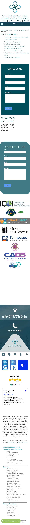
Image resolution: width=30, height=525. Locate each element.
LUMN (23, 522)
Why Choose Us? (11, 459)
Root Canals (10, 489)
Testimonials (10, 512)
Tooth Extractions (12, 483)
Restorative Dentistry (13, 470)
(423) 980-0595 (15, 331)
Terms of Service (22, 442)
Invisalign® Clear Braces (13, 496)
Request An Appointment (12, 521)
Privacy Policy (11, 442)
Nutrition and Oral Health (12, 44)
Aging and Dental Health (12, 57)
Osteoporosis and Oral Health (13, 51)
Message (8, 92)
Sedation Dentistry (12, 493)
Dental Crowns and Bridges (14, 488)
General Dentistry (12, 480)
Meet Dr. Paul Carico (12, 454)
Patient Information (19, 30)
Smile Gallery (10, 510)
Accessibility (10, 517)
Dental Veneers (11, 477)
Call (4, 21)
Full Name (8, 74)
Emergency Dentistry (13, 478)
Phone (7, 80)
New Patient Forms (12, 506)
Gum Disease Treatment (13, 486)
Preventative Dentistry (13, 481)
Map (19, 21)
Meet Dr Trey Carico (12, 452)
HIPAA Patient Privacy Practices (16, 514)
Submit (8, 108)
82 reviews (18, 382)
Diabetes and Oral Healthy (12, 48)
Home (8, 451)
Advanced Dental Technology (15, 460)
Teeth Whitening (11, 491)
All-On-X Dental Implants (14, 475)
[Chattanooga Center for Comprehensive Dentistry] (15, 10)
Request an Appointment (14, 464)
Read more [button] (7, 404)
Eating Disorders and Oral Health (14, 46)
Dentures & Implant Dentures (15, 473)
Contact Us (10, 462)
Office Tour (10, 457)
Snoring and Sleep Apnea (12, 42)
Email (27, 21)
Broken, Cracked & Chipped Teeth (16, 494)
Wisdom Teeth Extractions (14, 485)
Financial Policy (11, 509)
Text (12, 21)
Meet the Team (11, 456)
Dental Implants (11, 472)
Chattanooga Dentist (6, 30)
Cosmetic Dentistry (12, 469)
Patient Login (10, 507)
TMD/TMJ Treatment (12, 501)
